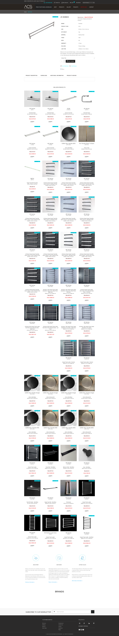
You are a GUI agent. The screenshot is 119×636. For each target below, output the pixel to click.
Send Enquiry (74, 66)
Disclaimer (61, 628)
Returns (43, 626)
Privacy (60, 626)
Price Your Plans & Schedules (44, 7)
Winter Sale (84, 7)
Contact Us (55, 16)
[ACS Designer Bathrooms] (29, 7)
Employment (61, 623)
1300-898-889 (48, 2)
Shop (55, 7)
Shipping (85, 18)
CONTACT (91, 7)
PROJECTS (75, 7)
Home (25, 11)
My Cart (71, 2)
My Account (65, 2)
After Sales (44, 628)
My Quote (78, 2)
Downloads (44, 75)
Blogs (60, 629)
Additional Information (56, 75)
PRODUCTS (61, 7)
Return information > (53, 582)
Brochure (44, 623)
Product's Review (71, 75)
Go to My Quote (65, 66)
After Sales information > (77, 580)
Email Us (58, 2)
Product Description (31, 75)
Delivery (43, 624)
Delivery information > (30, 582)
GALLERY (69, 7)
